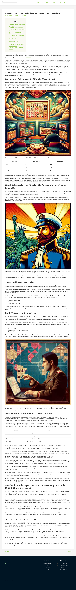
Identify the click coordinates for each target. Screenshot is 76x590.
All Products (48, 2)
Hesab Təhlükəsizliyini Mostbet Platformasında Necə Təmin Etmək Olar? (17, 29)
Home (33, 2)
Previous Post (6, 551)
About (59, 2)
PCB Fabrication (40, 2)
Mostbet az (28, 57)
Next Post (71, 551)
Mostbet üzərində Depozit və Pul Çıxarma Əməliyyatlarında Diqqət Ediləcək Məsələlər (16, 44)
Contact (64, 2)
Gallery (54, 2)
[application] (72, 2)
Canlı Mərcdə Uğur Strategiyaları (16, 35)
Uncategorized (9, 15)
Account (69, 2)
